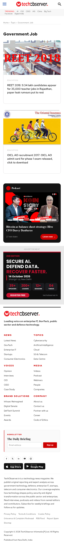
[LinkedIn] (18, 458)
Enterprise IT (10, 349)
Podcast (38, 375)
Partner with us (41, 410)
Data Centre (39, 358)
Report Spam (53, 518)
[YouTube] (24, 458)
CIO (6, 380)
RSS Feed (40, 518)
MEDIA (38, 365)
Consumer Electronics (14, 358)
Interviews (9, 375)
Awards (7, 420)
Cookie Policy (44, 514)
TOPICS (39, 335)
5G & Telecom (40, 354)
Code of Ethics (41, 420)
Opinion (8, 371)
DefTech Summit (12, 410)
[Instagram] (30, 458)
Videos (37, 371)
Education (12, 80)
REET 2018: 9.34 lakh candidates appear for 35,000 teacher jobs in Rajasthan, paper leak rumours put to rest (31, 89)
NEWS (8, 335)
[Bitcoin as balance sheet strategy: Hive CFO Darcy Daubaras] (32, 207)
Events (7, 415)
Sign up (50, 445)
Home (6, 22)
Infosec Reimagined (13, 401)
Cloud (36, 349)
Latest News (10, 340)
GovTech (8, 345)
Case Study (9, 389)
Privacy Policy (10, 514)
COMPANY (40, 396)
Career (37, 415)
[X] (12, 458)
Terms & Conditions (27, 514)
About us (38, 401)
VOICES (9, 365)
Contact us (39, 406)
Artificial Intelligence (43, 345)
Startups (8, 354)
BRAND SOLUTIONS (17, 396)
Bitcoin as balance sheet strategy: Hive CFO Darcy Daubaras (29, 228)
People (37, 384)
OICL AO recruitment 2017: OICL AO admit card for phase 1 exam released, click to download (30, 158)
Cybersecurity (40, 340)
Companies (39, 389)
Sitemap (7, 523)
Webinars (38, 380)
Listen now (48, 237)
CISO (6, 384)
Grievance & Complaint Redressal (19, 518)
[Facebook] (6, 458)
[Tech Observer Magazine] (32, 4)
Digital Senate (10, 406)
